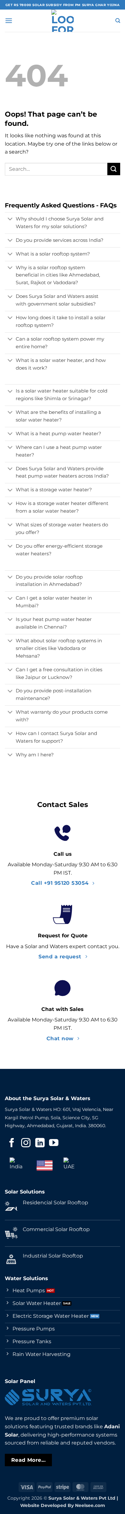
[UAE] (71, 1165)
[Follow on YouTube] (53, 1143)
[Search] (117, 21)
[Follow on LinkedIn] (40, 1143)
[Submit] (113, 169)
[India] (17, 1165)
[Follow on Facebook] (11, 1143)
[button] (9, 20)
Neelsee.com (90, 1505)
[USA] (44, 1165)
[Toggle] (10, 219)
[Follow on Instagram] (25, 1143)
